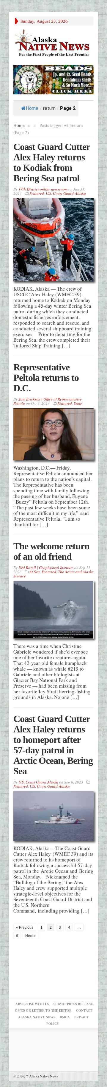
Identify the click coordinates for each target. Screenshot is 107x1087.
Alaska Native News (42, 1076)
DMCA (65, 1017)
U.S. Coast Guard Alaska (38, 782)
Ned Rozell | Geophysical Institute (45, 567)
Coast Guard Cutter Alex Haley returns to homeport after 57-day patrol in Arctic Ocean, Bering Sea (53, 744)
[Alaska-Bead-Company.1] (53, 78)
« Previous (24, 927)
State (78, 403)
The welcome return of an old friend (51, 551)
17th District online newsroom (42, 189)
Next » (30, 936)
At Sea (34, 571)
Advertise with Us (32, 1004)
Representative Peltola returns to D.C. (46, 377)
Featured (36, 193)
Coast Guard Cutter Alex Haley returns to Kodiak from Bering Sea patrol (51, 162)
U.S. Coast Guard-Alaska (66, 193)
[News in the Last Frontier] (53, 43)
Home (32, 108)
